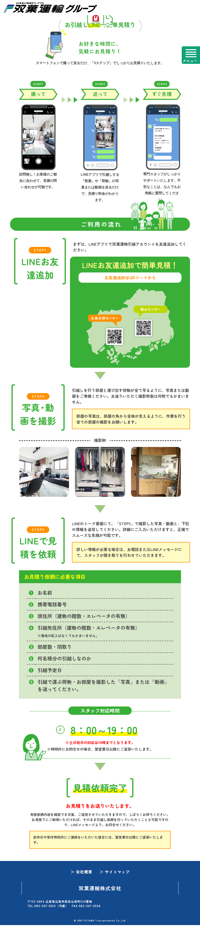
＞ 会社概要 (81, 872)
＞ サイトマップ (115, 872)
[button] (191, 55)
